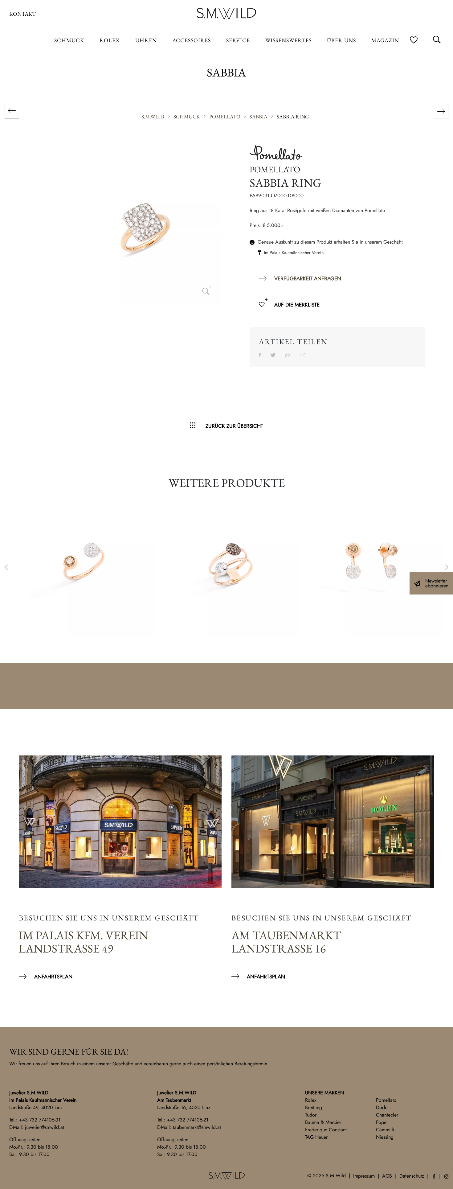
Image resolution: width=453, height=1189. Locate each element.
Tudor (310, 1114)
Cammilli (385, 1129)
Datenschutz (411, 1175)
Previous (6, 568)
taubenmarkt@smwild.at (197, 1127)
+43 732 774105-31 (39, 1119)
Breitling (313, 1107)
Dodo (382, 1107)
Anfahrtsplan (53, 976)
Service (238, 40)
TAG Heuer (316, 1137)
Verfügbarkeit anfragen (307, 278)
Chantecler (387, 1114)
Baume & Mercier (323, 1122)
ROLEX (110, 40)
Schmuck (69, 40)
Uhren (146, 40)
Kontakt (22, 13)
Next (446, 568)
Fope (381, 1122)
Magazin (385, 40)
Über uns (341, 40)
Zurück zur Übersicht (234, 426)
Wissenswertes (288, 40)
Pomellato (386, 1100)
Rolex (310, 1100)
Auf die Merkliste (297, 304)
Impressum (364, 1175)
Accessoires (191, 40)
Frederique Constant (326, 1129)
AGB (387, 1175)
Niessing (385, 1137)
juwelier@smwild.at (44, 1127)
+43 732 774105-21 (187, 1119)
